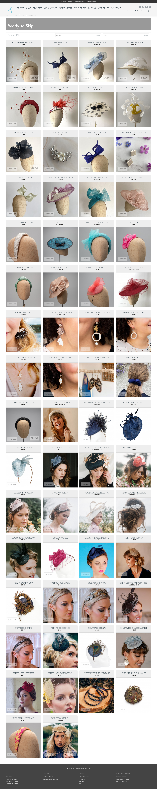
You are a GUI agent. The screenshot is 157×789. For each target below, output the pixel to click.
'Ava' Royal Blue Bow (97, 133)
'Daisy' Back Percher (134, 88)
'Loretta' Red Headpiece (23, 673)
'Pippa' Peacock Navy (97, 628)
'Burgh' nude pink (60, 493)
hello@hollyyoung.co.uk (52, 779)
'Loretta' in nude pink (23, 493)
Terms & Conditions (121, 777)
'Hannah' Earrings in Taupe (60, 313)
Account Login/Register (12, 783)
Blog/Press (80, 8)
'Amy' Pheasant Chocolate (134, 673)
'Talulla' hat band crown (97, 223)
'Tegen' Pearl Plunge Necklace (23, 358)
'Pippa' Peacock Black (60, 628)
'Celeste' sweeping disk (97, 43)
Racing (92, 8)
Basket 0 (146, 11)
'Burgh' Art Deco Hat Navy (97, 538)
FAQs (80, 783)
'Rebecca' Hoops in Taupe (134, 313)
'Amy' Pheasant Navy (23, 583)
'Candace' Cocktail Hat (97, 268)
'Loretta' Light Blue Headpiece (133, 628)
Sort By (98, 35)
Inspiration (65, 8)
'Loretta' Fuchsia (60, 538)
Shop (28, 8)
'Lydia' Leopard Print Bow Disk (133, 583)
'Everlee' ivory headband (23, 223)
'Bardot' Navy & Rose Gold (97, 448)
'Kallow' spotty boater (97, 88)
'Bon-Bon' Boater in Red (133, 268)
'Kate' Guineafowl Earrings (23, 313)
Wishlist (132, 11)
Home (16, 15)
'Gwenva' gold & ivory (60, 583)
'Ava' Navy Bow (60, 43)
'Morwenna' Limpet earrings (97, 313)
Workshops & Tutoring (11, 779)
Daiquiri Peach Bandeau (23, 43)
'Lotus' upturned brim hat (134, 178)
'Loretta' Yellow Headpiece (60, 673)
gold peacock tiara (60, 718)
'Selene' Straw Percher (23, 133)
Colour (146, 35)
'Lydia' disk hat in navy (133, 403)
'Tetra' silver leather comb (133, 493)
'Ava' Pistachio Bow (23, 178)
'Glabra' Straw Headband (23, 403)
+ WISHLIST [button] (12, 79)
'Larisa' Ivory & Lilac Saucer (60, 178)
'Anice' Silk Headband (60, 403)
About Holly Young (84, 777)
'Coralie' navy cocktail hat (97, 403)
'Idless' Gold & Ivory (97, 583)
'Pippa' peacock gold (134, 538)
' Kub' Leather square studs (133, 133)
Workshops (50, 8)
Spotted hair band (23, 628)
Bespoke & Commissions (12, 781)
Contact (116, 8)
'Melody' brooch (60, 133)
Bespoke (37, 8)
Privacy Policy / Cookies (122, 779)
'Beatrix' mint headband (23, 268)
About (20, 8)
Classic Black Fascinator (23, 538)
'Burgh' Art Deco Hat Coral (133, 448)
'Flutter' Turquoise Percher (96, 178)
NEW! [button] (34, 77)
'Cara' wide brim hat (133, 43)
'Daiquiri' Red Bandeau (23, 88)
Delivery (81, 781)
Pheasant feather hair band (97, 673)
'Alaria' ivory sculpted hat (97, 493)
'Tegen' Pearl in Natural (60, 358)
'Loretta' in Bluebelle (60, 448)
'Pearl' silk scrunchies (134, 358)
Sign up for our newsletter (79, 768)
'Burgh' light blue (23, 448)
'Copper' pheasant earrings (97, 358)
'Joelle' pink (133, 223)
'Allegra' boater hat (60, 223)
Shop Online (9, 777)
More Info (103, 8)
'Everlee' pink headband (23, 718)
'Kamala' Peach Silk (60, 268)
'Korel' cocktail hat (60, 88)
